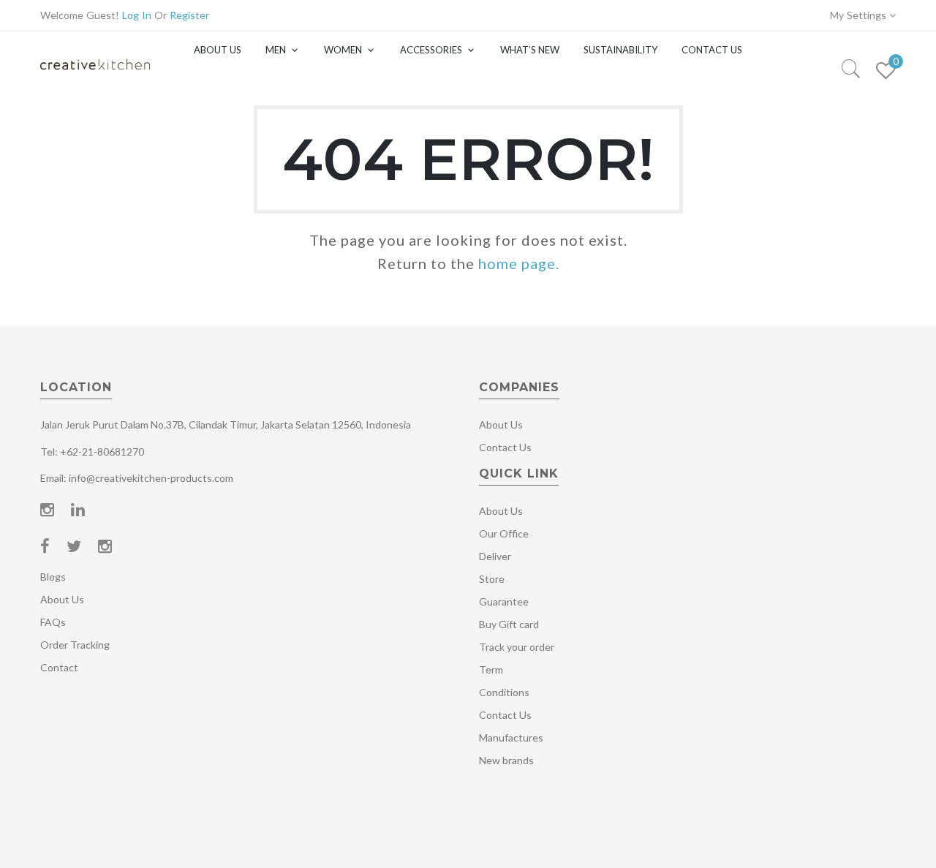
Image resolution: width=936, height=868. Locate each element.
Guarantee (504, 601)
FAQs (53, 622)
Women (343, 50)
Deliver (495, 556)
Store (492, 579)
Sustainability (620, 50)
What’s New (529, 50)
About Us (217, 50)
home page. (518, 263)
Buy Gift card (509, 624)
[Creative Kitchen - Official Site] (95, 78)
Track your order (516, 647)
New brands (506, 760)
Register (189, 15)
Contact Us (712, 50)
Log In (136, 15)
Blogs (53, 576)
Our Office (504, 533)
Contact (59, 667)
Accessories (431, 50)
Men (275, 50)
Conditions (504, 692)
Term (491, 669)
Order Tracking (75, 644)
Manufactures (511, 737)
